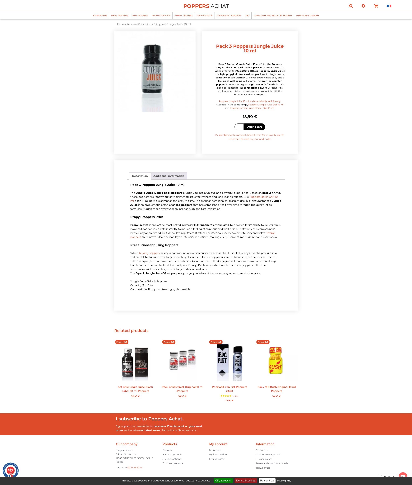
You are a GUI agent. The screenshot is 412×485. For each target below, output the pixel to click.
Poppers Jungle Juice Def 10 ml (266, 104)
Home (120, 24)
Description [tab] (140, 175)
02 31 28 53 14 (134, 467)
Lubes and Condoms (307, 15)
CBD (247, 15)
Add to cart (254, 126)
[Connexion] (363, 6)
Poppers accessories (229, 15)
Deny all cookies (245, 480)
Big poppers (100, 15)
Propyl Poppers (161, 15)
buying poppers (149, 253)
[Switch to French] (389, 6)
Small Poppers (119, 15)
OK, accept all (223, 480)
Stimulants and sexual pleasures (272, 15)
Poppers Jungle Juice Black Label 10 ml (252, 108)
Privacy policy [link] (284, 480)
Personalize (267, 480)
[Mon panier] (376, 6)
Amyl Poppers (140, 15)
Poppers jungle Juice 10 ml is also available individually (250, 101)
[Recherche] (351, 6)
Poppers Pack (205, 15)
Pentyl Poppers (183, 15)
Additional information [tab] (168, 175)
